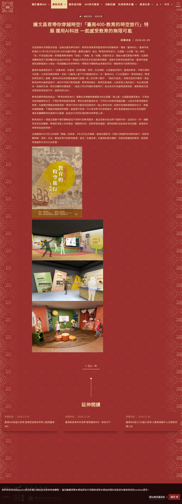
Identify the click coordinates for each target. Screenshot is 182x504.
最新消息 (59, 5)
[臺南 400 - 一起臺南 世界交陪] (7, 7)
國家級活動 (75, 4)
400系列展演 (94, 5)
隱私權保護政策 (157, 496)
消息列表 (98, 16)
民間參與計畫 (128, 5)
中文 (169, 5)
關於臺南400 (41, 5)
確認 (173, 496)
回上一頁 (92, 365)
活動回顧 (110, 4)
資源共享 (147, 5)
